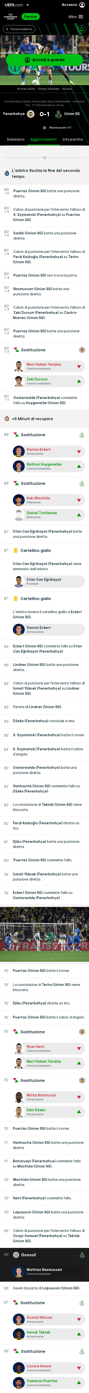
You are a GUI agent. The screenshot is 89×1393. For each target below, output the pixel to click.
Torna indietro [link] (21, 29)
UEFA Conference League (10, 16)
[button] (74, 16)
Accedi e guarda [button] (48, 59)
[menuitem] (42, 16)
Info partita (73, 139)
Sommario (15, 139)
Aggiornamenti (43, 139)
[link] (30, 16)
